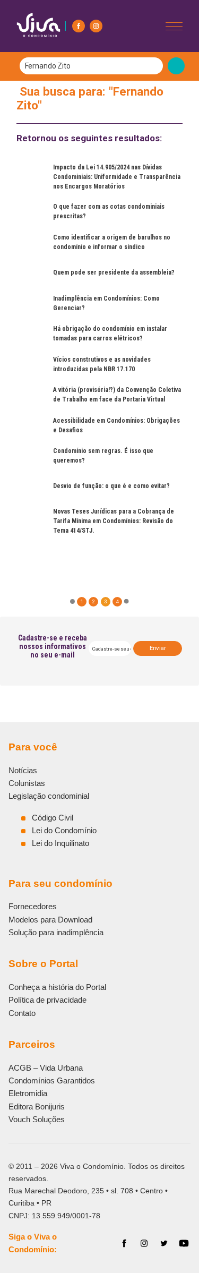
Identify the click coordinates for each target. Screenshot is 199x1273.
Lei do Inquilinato (60, 843)
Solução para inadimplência (55, 932)
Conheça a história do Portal (57, 987)
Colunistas (26, 783)
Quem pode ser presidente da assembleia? (114, 272)
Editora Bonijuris (36, 1106)
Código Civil (52, 817)
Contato (22, 1013)
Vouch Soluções (36, 1119)
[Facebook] (78, 26)
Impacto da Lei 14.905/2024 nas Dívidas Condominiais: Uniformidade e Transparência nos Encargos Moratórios (116, 177)
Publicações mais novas (103, 551)
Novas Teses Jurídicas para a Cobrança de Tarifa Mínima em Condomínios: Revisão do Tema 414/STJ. (113, 521)
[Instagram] (96, 26)
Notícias (22, 770)
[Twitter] (163, 1243)
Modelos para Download (50, 919)
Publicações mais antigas (45, 551)
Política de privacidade (47, 999)
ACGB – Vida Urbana (45, 1067)
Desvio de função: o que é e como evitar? (111, 486)
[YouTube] (184, 1243)
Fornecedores (32, 906)
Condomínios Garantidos (51, 1080)
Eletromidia (27, 1093)
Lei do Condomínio (64, 830)
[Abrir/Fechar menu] (174, 26)
